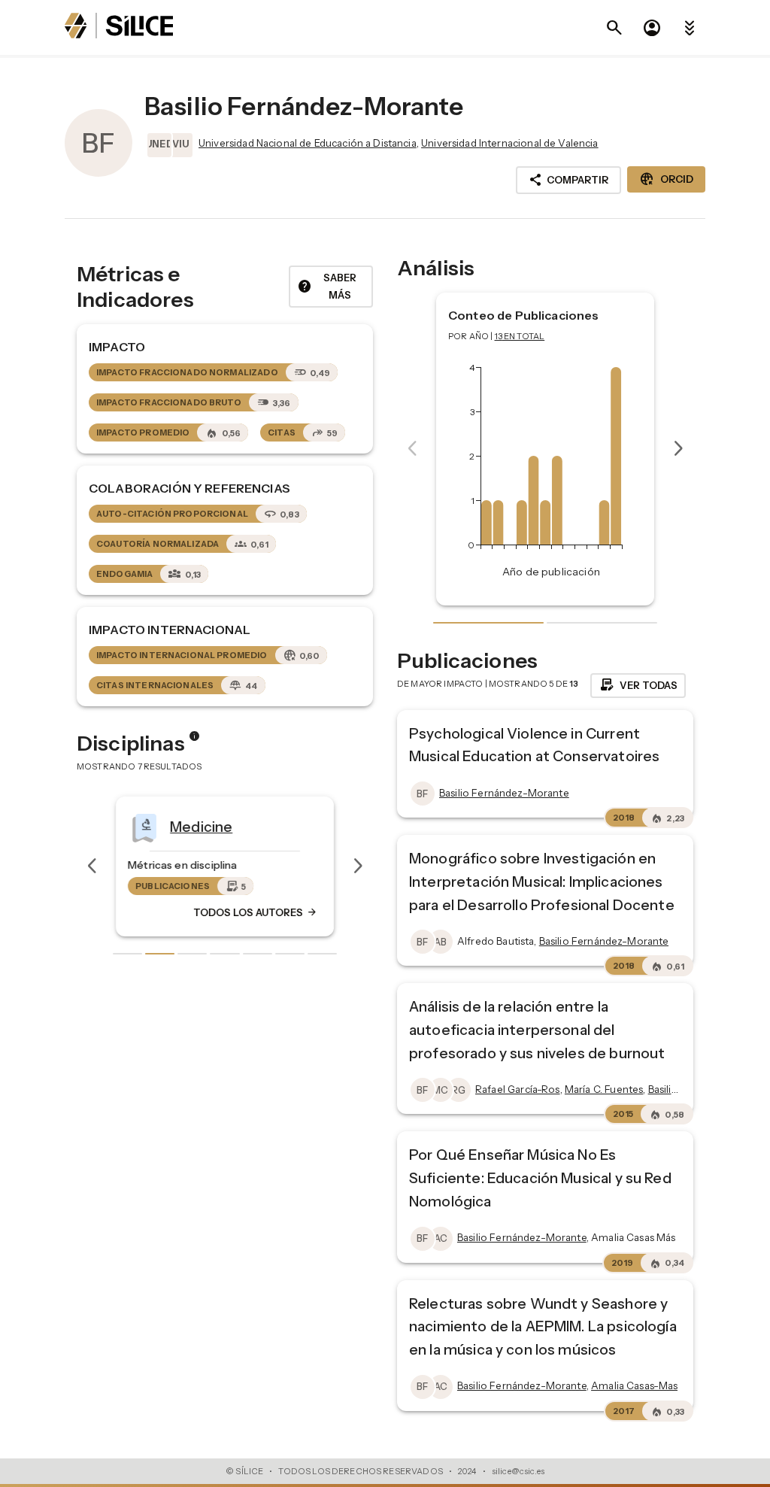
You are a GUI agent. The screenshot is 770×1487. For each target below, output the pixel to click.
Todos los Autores (255, 912)
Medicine (201, 827)
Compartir (568, 180)
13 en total (520, 336)
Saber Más (326, 286)
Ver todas (638, 685)
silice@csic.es (518, 1471)
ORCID (666, 179)
